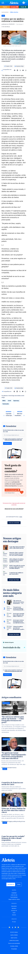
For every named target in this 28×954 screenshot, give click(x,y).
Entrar (18, 884)
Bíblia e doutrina (14, 12)
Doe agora (13, 7)
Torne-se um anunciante (14, 943)
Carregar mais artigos (14, 579)
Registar (5, 7)
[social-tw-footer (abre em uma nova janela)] (15, 927)
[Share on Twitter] (20, 70)
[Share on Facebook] (14, 70)
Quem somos (14, 937)
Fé (3, 795)
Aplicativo (14, 908)
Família (4, 822)
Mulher (4, 769)
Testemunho (5, 404)
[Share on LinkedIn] (17, 70)
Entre (20, 516)
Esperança (16, 400)
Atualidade (14, 893)
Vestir (14, 912)
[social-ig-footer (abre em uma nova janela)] (18, 927)
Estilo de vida (14, 895)
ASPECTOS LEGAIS (14, 940)
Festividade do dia (11, 647)
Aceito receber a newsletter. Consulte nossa (14, 439)
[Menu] (5, 3)
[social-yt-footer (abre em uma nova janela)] (9, 927)
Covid (9, 400)
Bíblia (3, 400)
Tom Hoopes (19, 24)
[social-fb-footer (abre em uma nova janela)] (12, 927)
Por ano (14, 921)
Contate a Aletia (14, 946)
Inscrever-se (7, 443)
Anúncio (14, 915)
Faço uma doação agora (11, 490)
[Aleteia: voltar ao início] (14, 2)
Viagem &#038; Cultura (14, 899)
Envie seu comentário (14, 522)
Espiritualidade (5, 12)
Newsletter (14, 906)
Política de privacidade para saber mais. (13, 439)
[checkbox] (3, 438)
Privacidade (14, 949)
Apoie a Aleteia (14, 935)
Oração (22, 7)
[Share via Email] (23, 70)
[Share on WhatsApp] (25, 70)
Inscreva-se (14, 910)
